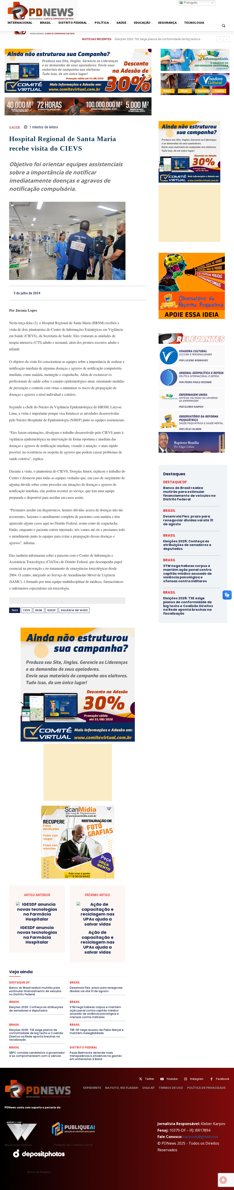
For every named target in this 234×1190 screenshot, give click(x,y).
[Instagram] (186, 1079)
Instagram (196, 1079)
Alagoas (58, 928)
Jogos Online (96, 969)
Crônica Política (97, 940)
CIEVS (26, 610)
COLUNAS (88, 932)
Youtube (172, 1079)
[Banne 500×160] (195, 60)
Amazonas (77, 928)
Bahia (93, 928)
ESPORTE (63, 960)
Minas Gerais (64, 977)
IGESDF (51, 610)
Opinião (59, 981)
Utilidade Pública (96, 1006)
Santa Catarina (77, 993)
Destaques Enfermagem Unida (42, 952)
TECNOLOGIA (82, 1001)
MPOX (105, 977)
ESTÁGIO (80, 960)
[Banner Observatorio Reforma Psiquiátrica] (192, 318)
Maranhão (47, 973)
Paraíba (106, 981)
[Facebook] (89, 293)
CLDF (72, 932)
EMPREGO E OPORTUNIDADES (87, 956)
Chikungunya (54, 932)
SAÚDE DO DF (65, 997)
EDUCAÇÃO (35, 956)
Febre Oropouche (85, 964)
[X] (99, 293)
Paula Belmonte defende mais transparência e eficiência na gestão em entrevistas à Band (96, 1056)
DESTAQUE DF (65, 948)
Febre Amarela (59, 964)
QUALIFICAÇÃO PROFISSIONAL (59, 989)
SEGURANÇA (88, 997)
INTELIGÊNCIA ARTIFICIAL (37, 969)
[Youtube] (162, 1079)
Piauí (43, 985)
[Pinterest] (110, 293)
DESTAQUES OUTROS (81, 952)
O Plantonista (39, 981)
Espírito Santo (41, 960)
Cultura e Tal (69, 944)
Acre (45, 928)
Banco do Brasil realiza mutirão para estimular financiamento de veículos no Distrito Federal (189, 494)
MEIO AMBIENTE (40, 977)
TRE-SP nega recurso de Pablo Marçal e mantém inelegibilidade (97, 1031)
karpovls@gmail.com (200, 1136)
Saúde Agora (42, 997)
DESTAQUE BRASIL (38, 948)
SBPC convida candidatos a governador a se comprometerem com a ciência (37, 1054)
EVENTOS (97, 960)
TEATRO (62, 1001)
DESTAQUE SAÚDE (92, 948)
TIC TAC (101, 1001)
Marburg (65, 973)
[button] (223, 25)
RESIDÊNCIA (93, 989)
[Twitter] (141, 1079)
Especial (21, 960)
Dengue (103, 944)
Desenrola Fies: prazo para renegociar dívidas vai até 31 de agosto (188, 520)
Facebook (222, 1079)
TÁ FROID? (45, 1001)
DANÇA (87, 944)
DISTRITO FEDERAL (83, 1047)
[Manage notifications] (223, 1180)
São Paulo (99, 993)
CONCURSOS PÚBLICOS (61, 936)
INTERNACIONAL (70, 969)
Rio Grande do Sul (33, 993)
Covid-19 (76, 940)
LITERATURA (27, 973)
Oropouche (76, 981)
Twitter (149, 1079)
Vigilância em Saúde (74, 610)
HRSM (38, 610)
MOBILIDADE (87, 977)
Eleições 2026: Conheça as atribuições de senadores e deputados (187, 545)
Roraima (56, 993)
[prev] (219, 39)
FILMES (107, 964)
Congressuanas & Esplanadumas (103, 936)
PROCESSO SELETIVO (84, 985)
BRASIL (107, 928)
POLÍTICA (58, 985)
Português (190, 2)
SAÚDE (14, 127)
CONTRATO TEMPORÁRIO (47, 940)
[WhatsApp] (120, 293)
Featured (38, 964)
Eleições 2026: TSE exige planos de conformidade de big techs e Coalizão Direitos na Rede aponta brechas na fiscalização (36, 1035)
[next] (226, 39)
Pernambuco (26, 985)
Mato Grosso (84, 973)
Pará (93, 981)
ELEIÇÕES (55, 956)
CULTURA (49, 944)
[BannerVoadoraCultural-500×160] (195, 84)
